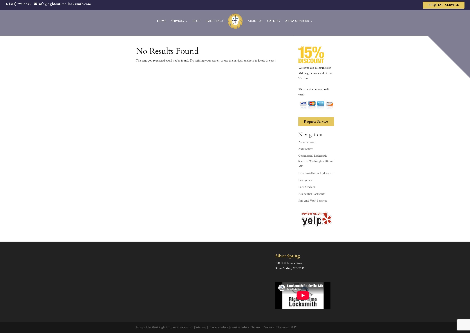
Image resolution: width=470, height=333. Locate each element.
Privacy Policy (218, 327)
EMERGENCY (215, 21)
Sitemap (201, 327)
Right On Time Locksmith (175, 327)
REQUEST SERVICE (443, 5)
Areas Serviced (307, 142)
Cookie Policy (239, 327)
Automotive (305, 149)
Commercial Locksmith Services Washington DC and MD (316, 161)
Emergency (305, 180)
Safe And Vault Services (312, 201)
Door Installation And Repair (316, 173)
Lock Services (306, 187)
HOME (161, 21)
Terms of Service (262, 327)
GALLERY (273, 21)
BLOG (197, 21)
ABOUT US (255, 21)
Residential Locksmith (312, 194)
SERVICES (177, 21)
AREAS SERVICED (297, 21)
